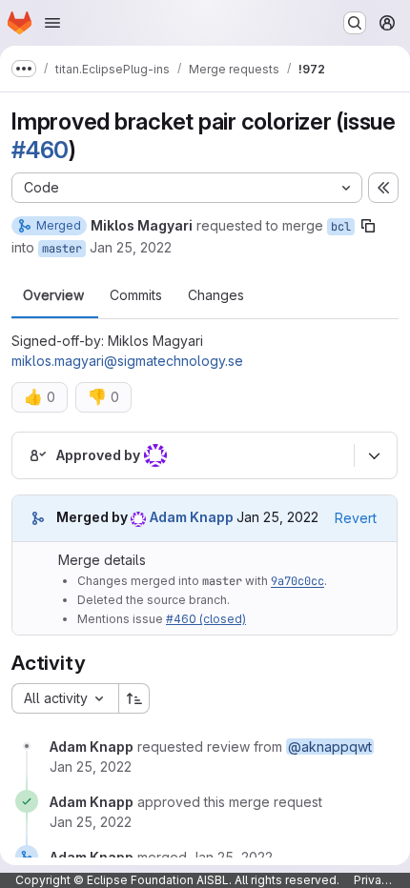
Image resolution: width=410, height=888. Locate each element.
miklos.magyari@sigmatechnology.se (127, 361)
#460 (40, 150)
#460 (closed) (206, 619)
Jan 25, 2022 (131, 247)
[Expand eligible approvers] (373, 455)
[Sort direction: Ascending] (134, 698)
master (62, 248)
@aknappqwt (330, 746)
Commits (136, 295)
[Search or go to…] (354, 22)
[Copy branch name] (368, 225)
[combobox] (64, 698)
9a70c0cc (297, 581)
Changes (216, 295)
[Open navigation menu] (52, 23)
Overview (53, 295)
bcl (341, 226)
